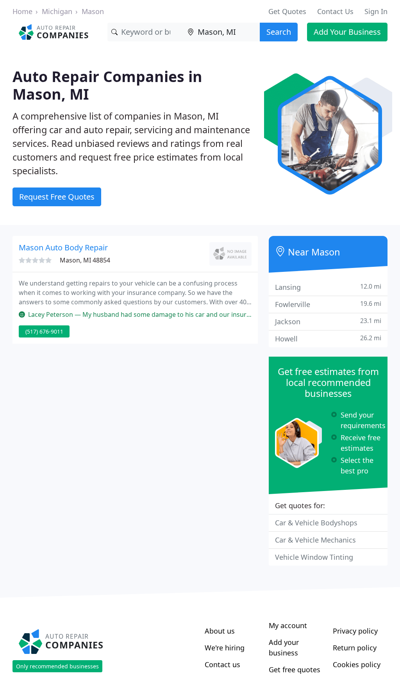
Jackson (328, 321)
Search (278, 32)
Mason (93, 11)
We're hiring (225, 647)
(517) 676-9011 (44, 331)
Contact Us (335, 11)
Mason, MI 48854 (85, 260)
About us (220, 631)
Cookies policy (356, 664)
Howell (328, 338)
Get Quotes (287, 11)
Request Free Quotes (57, 196)
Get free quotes (294, 669)
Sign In (376, 11)
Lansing (328, 287)
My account (288, 625)
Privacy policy (355, 631)
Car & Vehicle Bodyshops (316, 522)
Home (22, 11)
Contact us (222, 664)
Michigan (57, 11)
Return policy (355, 647)
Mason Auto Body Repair (63, 247)
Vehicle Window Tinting (314, 557)
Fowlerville (328, 304)
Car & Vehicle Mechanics (315, 540)
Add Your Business (347, 32)
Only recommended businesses (57, 666)
